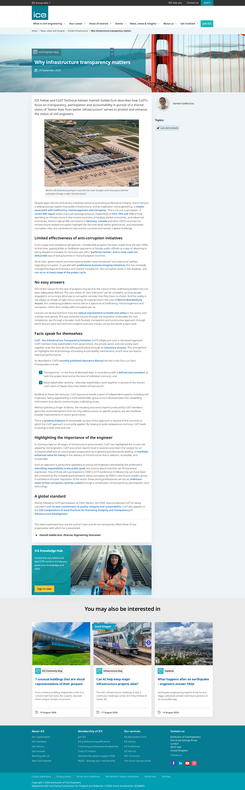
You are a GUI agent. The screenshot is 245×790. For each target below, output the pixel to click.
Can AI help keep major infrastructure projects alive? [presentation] (117, 681)
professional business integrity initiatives (101, 265)
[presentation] (92, 570)
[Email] (4, 404)
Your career (75, 23)
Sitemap (166, 776)
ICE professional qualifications (94, 741)
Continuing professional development (98, 746)
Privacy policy (63, 776)
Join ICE (207, 23)
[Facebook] (173, 763)
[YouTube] (187, 763)
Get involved (187, 23)
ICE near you (175, 2)
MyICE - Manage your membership (96, 760)
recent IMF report (45, 213)
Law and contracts (169, 127)
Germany (91, 221)
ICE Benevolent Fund (135, 736)
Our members (39, 741)
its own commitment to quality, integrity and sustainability (86, 506)
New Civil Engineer (42, 760)
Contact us (192, 2)
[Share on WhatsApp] (4, 396)
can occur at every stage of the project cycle (60, 272)
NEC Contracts (132, 755)
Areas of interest (98, 23)
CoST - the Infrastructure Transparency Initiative (63, 340)
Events (119, 23)
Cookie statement (41, 776)
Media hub (150, 776)
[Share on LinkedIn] (4, 389)
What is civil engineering (47, 23)
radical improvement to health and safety (102, 312)
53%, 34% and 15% (123, 213)
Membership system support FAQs (96, 755)
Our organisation (41, 736)
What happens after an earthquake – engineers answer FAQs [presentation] (183, 681)
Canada (102, 221)
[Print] (4, 411)
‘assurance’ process (115, 347)
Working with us (40, 755)
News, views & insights (143, 23)
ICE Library (130, 741)
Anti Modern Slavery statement (122, 776)
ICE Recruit (130, 751)
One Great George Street (137, 760)
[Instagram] (194, 763)
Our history (38, 746)
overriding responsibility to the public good (60, 468)
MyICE (207, 2)
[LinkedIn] (180, 763)
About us (168, 23)
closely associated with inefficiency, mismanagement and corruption (89, 208)
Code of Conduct (87, 751)
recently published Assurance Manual (82, 360)
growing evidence (54, 420)
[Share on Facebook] (4, 382)
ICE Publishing (132, 746)
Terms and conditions (88, 776)
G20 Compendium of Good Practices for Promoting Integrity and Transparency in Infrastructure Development (84, 511)
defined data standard (132, 372)
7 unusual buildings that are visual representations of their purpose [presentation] (60, 681)
